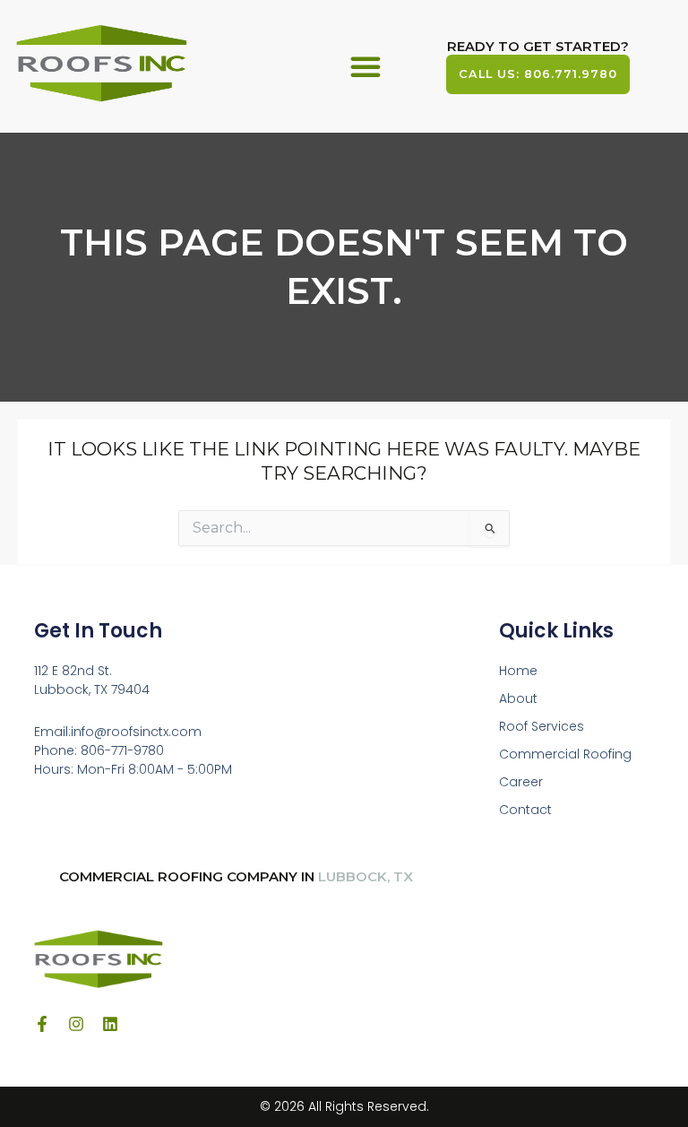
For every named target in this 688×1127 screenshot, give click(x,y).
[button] (365, 66)
